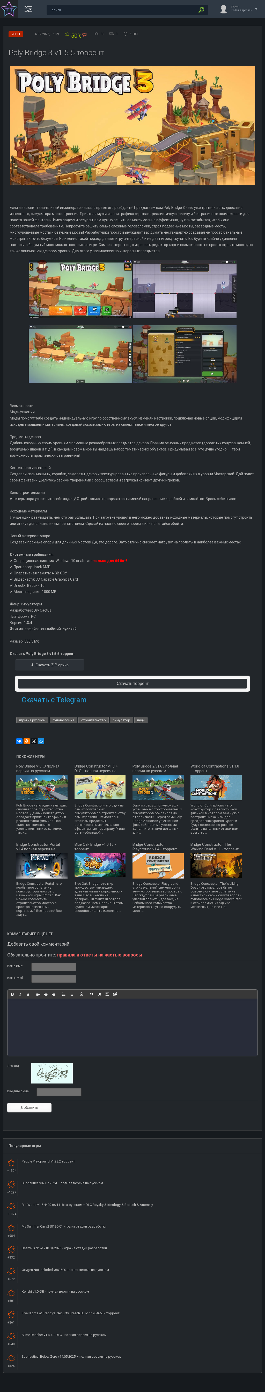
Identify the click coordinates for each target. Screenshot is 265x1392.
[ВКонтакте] (19, 741)
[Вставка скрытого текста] (115, 994)
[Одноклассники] (27, 741)
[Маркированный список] (64, 994)
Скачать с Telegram (53, 699)
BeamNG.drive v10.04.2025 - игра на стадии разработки (64, 1248)
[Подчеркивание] (28, 994)
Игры (16, 34)
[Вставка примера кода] (99, 994)
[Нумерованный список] (71, 994)
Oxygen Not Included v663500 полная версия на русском (65, 1270)
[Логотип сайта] (9, 9)
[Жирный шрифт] (12, 994)
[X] (34, 741)
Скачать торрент (133, 683)
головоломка (63, 720)
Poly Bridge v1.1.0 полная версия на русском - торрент (38, 771)
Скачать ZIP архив (52, 665)
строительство (93, 720)
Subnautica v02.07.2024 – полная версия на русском (62, 1183)
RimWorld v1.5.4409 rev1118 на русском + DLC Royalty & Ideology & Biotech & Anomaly (87, 1205)
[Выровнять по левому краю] (38, 994)
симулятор (121, 720)
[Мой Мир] (41, 741)
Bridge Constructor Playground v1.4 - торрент (154, 846)
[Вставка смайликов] (81, 994)
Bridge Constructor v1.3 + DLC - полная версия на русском (96, 771)
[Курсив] (20, 994)
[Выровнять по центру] (46, 994)
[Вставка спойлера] (107, 994)
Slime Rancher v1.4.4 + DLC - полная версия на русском (64, 1335)
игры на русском (32, 720)
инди (141, 720)
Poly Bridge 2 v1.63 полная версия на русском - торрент (155, 771)
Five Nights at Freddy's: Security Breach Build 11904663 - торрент (71, 1313)
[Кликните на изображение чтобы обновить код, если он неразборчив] (52, 1082)
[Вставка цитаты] (91, 994)
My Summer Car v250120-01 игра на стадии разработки (64, 1226)
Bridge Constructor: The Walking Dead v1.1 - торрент (214, 846)
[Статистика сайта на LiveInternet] (240, 1387)
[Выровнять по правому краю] (53, 994)
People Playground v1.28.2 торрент (48, 1161)
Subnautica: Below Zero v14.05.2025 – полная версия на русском (72, 1356)
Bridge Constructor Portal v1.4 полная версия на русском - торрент (38, 849)
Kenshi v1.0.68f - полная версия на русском (55, 1291)
